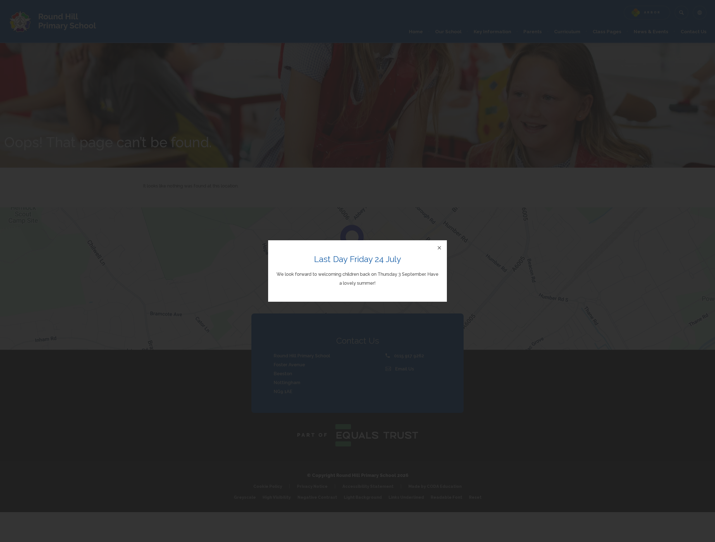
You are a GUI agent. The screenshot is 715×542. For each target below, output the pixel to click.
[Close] (439, 248)
